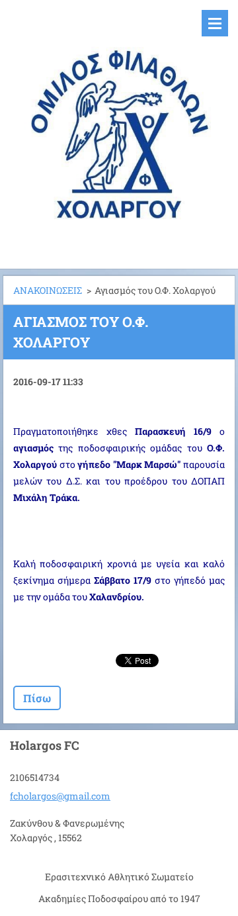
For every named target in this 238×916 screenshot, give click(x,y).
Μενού (215, 23)
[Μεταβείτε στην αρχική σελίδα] (119, 126)
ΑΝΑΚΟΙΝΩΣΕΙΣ (47, 290)
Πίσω (37, 698)
